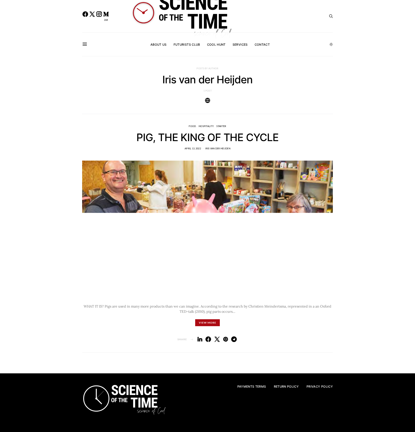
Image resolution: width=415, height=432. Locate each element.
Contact (262, 44)
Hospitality (206, 126)
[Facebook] (85, 16)
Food (192, 126)
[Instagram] (99, 16)
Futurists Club (187, 44)
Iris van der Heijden (217, 148)
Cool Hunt (216, 44)
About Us (158, 44)
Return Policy (286, 386)
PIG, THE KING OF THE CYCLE (207, 137)
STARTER (221, 126)
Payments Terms (251, 386)
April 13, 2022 (193, 148)
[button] (331, 44)
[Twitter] (92, 16)
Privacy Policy (319, 386)
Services (240, 44)
